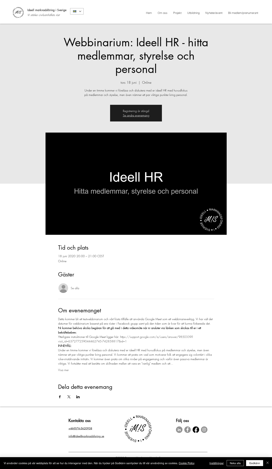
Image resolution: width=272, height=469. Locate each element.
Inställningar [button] (216, 463)
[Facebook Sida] (187, 429)
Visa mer (63, 370)
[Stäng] (267, 463)
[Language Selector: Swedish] (77, 11)
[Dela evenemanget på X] (69, 396)
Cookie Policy (186, 463)
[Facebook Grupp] (196, 429)
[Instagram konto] (204, 429)
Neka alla (235, 463)
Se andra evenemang (136, 115)
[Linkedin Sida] (179, 429)
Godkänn (254, 463)
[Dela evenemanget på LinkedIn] (78, 396)
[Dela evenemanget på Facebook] (60, 396)
